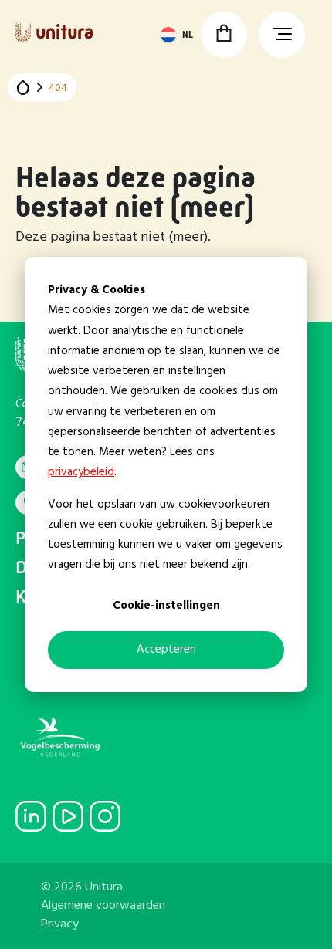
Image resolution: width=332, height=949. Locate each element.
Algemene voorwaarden (103, 906)
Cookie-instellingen (166, 605)
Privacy (60, 924)
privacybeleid (81, 472)
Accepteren (166, 649)
